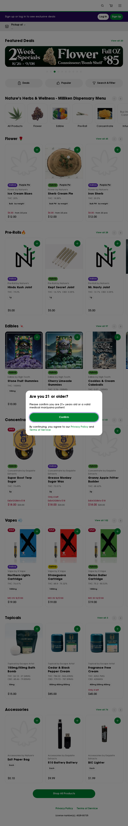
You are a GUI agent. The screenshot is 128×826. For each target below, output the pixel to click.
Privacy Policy (79, 427)
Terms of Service (40, 430)
